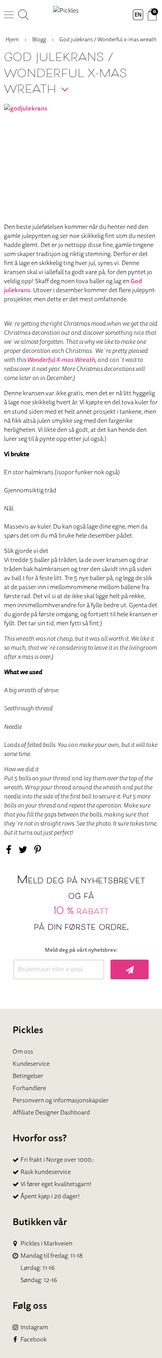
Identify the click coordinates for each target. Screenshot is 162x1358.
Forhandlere (29, 1088)
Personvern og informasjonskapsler (61, 1100)
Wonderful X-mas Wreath (61, 359)
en (138, 14)
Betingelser (28, 1076)
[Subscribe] (129, 969)
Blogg (39, 39)
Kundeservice (31, 1063)
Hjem (12, 39)
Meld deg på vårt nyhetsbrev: (81, 950)
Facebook (33, 1339)
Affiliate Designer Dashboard (51, 1112)
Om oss (23, 1051)
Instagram (34, 1327)
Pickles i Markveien (46, 1243)
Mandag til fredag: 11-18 (51, 1255)
